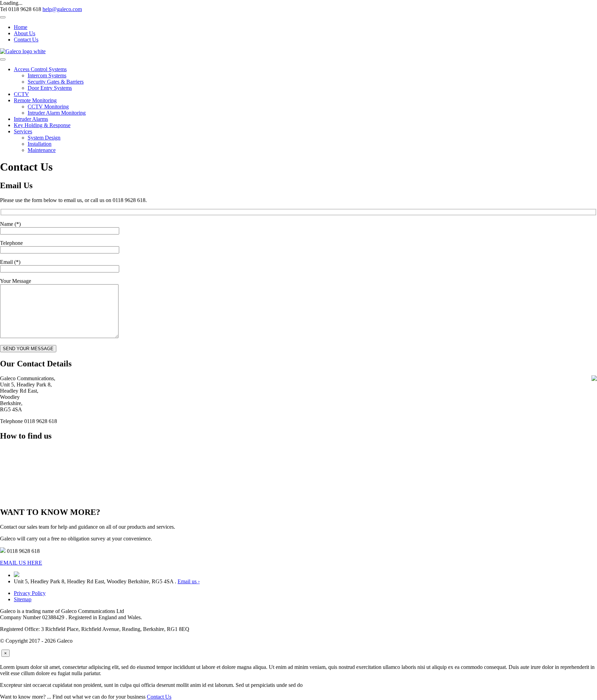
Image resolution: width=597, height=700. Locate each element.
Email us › (189, 581)
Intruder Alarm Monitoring (57, 113)
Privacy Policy (30, 593)
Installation (39, 144)
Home (20, 27)
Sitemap (22, 599)
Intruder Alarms (31, 119)
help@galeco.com (62, 9)
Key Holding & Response (42, 125)
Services (23, 131)
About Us (24, 33)
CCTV (21, 94)
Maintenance (42, 150)
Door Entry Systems (50, 88)
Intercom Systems (47, 75)
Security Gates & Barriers (56, 82)
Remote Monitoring (35, 100)
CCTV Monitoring (48, 106)
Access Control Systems (40, 69)
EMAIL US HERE (21, 563)
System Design (44, 138)
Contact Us (26, 39)
